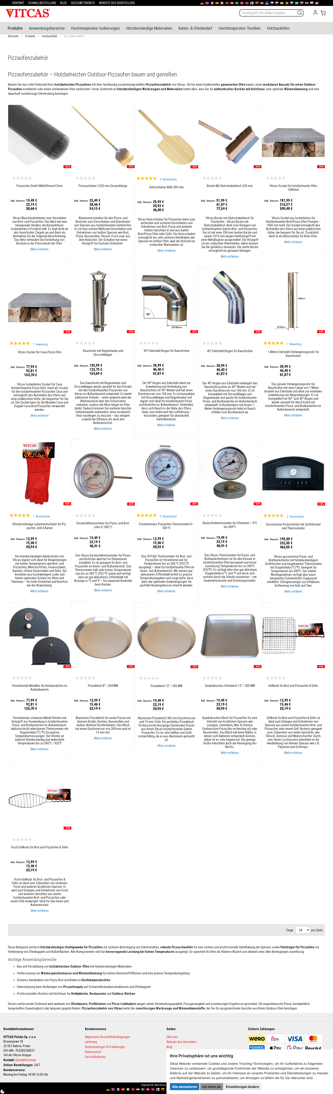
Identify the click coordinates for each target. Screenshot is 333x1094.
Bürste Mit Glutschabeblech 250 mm (230, 186)
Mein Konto (315, 12)
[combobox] (271, 13)
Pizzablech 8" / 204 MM (103, 685)
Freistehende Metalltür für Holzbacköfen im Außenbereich (39, 687)
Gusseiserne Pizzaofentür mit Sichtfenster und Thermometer (293, 526)
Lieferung (91, 1042)
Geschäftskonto (95, 1057)
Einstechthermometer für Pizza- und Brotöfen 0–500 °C (103, 525)
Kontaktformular (25, 1060)
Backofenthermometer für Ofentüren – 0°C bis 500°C (230, 525)
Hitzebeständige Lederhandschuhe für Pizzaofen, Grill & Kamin (39, 526)
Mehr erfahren (39, 249)
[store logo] (28, 12)
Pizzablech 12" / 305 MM (166, 686)
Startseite (13, 36)
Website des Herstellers (181, 1042)
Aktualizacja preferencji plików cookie (4, 1089)
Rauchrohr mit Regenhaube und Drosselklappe (103, 352)
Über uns (172, 1037)
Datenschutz (93, 1052)
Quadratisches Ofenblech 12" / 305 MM (230, 685)
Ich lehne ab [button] (211, 1087)
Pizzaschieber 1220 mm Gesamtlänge (103, 186)
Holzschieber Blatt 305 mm (166, 187)
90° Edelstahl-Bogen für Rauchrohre (166, 351)
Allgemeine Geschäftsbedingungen (107, 1037)
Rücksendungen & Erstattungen (105, 1047)
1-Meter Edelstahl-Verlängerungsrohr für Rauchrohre (293, 354)
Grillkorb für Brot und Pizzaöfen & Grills (293, 685)
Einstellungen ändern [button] (242, 1087)
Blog (169, 1047)
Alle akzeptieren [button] (184, 1087)
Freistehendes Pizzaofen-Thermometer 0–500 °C (166, 526)
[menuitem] (15, 28)
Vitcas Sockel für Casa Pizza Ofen (40, 352)
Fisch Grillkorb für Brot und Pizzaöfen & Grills (39, 847)
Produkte (30, 36)
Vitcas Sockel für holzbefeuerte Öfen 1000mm (293, 187)
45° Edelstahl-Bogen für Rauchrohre (230, 351)
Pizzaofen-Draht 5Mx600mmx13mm (40, 186)
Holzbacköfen (49, 36)
